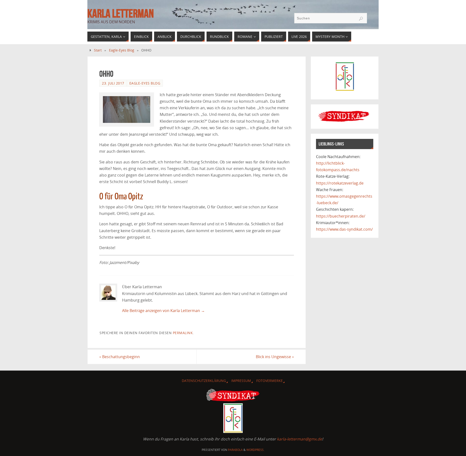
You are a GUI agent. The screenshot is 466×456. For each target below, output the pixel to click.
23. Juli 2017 (113, 83)
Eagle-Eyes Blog (121, 50)
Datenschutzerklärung (204, 380)
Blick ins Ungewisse (275, 356)
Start (98, 50)
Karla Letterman (120, 13)
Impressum (241, 380)
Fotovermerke (269, 380)
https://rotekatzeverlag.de (340, 183)
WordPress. (255, 450)
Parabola (235, 450)
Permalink (183, 332)
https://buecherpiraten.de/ (340, 216)
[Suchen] (360, 18)
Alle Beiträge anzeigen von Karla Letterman (163, 310)
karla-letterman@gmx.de (299, 439)
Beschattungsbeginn (119, 356)
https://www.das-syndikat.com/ (344, 229)
